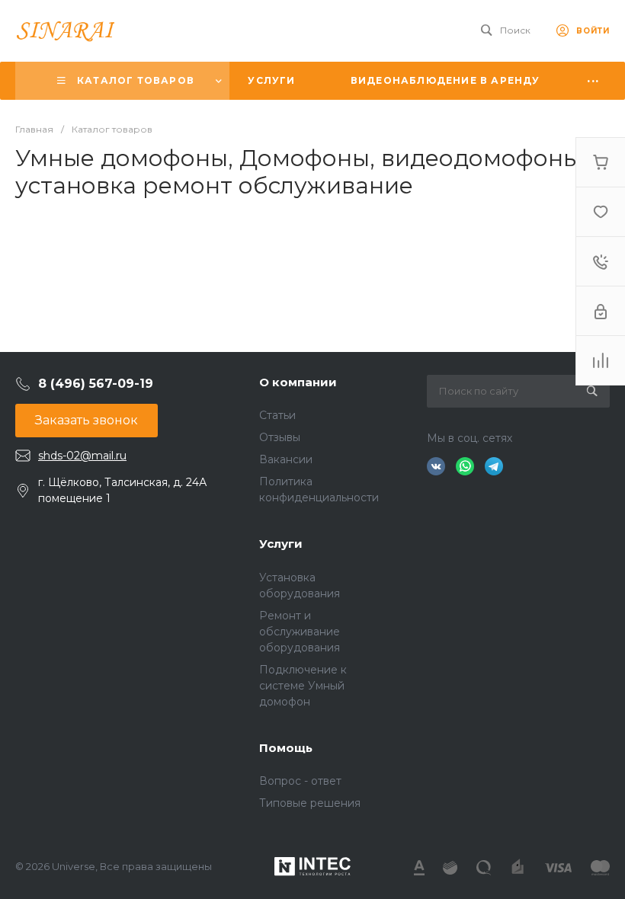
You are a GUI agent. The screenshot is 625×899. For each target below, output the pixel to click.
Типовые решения (310, 803)
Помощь (285, 748)
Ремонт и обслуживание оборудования (299, 631)
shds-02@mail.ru (82, 455)
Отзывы (279, 437)
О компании (298, 382)
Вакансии (285, 459)
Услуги (281, 543)
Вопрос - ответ (300, 781)
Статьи (277, 415)
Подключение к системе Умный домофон (303, 686)
